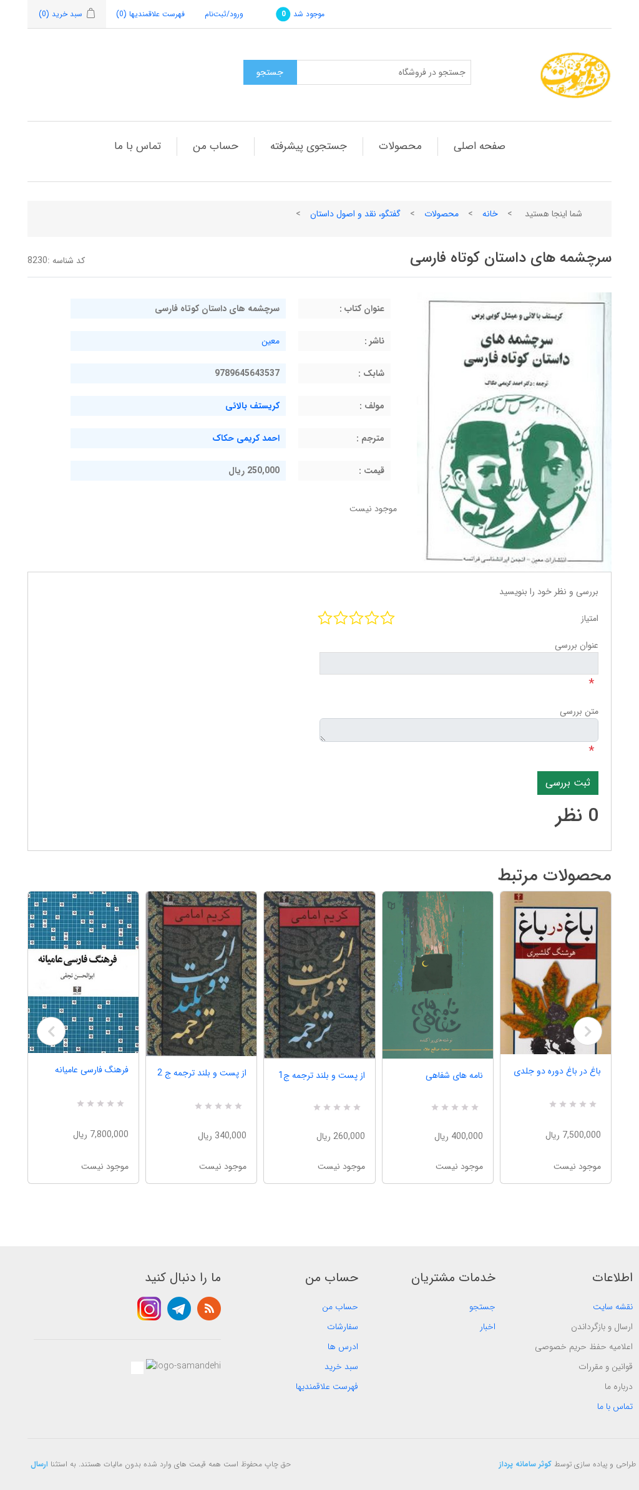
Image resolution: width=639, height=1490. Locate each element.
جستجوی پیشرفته (308, 146)
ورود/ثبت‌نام (224, 14)
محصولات (400, 146)
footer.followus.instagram (149, 1308)
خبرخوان (209, 1308)
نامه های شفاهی (454, 1075)
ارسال (39, 1464)
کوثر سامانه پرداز (525, 1464)
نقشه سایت (613, 1307)
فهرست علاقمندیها (327, 1386)
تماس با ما (137, 146)
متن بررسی (579, 711)
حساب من (215, 146)
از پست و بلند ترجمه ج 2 (201, 1073)
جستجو (482, 1307)
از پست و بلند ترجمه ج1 (321, 1075)
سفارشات (342, 1327)
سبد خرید (341, 1366)
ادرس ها (343, 1346)
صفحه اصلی (479, 146)
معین (270, 341)
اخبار (487, 1327)
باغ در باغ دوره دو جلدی (557, 1071)
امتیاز (589, 618)
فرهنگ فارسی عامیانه (92, 1070)
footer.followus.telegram (179, 1308)
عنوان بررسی (576, 645)
